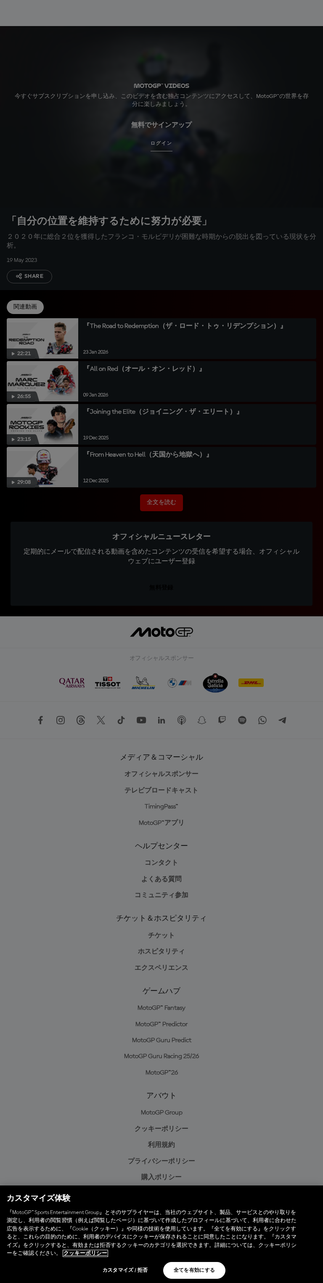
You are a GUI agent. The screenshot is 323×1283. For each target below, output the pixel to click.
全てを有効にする (194, 1270)
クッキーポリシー (85, 1253)
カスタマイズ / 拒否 (125, 1270)
